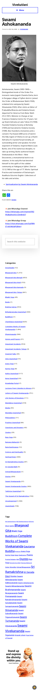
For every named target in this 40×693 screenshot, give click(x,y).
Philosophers (10, 418)
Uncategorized (11, 501)
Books (7, 302)
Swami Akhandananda (14, 586)
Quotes (8, 432)
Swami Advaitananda (26, 583)
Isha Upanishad (11, 359)
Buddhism (9, 317)
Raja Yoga (9, 437)
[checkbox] (34, 687)
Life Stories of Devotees (14, 398)
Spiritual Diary (10, 457)
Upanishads (9, 506)
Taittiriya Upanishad (13, 491)
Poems (30, 555)
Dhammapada (10, 334)
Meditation (22, 555)
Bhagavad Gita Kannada (14, 287)
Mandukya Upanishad (13, 403)
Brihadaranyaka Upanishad (15, 312)
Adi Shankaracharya (22, 521)
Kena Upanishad (11, 378)
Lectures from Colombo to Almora (18, 388)
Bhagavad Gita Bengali (14, 277)
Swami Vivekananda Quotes (16, 486)
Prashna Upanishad (12, 422)
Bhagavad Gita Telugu (13, 292)
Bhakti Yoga (9, 297)
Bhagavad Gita (10, 273)
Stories (8, 476)
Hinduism (18, 551)
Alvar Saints (9, 526)
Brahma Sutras (11, 307)
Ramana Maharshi (12, 442)
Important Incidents (13, 344)
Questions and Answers (14, 427)
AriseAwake (9, 268)
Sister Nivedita (10, 567)
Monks (14, 200)
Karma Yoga (9, 369)
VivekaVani (20, 5)
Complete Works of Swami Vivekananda (18, 541)
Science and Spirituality (14, 452)
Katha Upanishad (11, 373)
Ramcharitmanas (11, 447)
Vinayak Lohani (20, 635)
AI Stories (31, 521)
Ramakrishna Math (15, 563)
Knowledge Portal (12, 383)
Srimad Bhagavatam (13, 472)
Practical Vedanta (10, 559)
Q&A (17, 559)
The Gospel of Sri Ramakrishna (17, 496)
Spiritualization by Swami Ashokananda (22, 184)
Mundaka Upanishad (13, 413)
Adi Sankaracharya (10, 521)
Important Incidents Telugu (15, 349)
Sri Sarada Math (11, 467)
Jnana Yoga (9, 364)
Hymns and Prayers (12, 339)
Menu (21, 10)
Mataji (16, 555)
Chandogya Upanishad (14, 322)
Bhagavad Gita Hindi (13, 282)
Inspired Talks (10, 354)
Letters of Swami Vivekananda (17, 393)
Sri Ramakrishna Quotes (14, 462)
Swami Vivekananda (13, 481)
